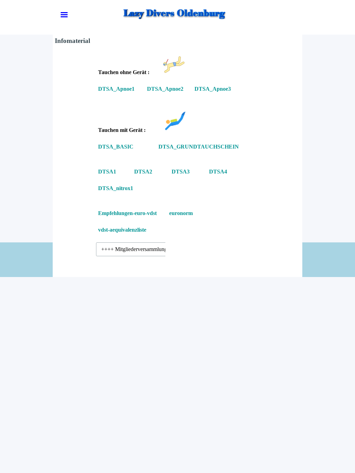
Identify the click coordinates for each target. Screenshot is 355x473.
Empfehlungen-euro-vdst (127, 213)
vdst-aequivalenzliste (122, 230)
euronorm (181, 213)
